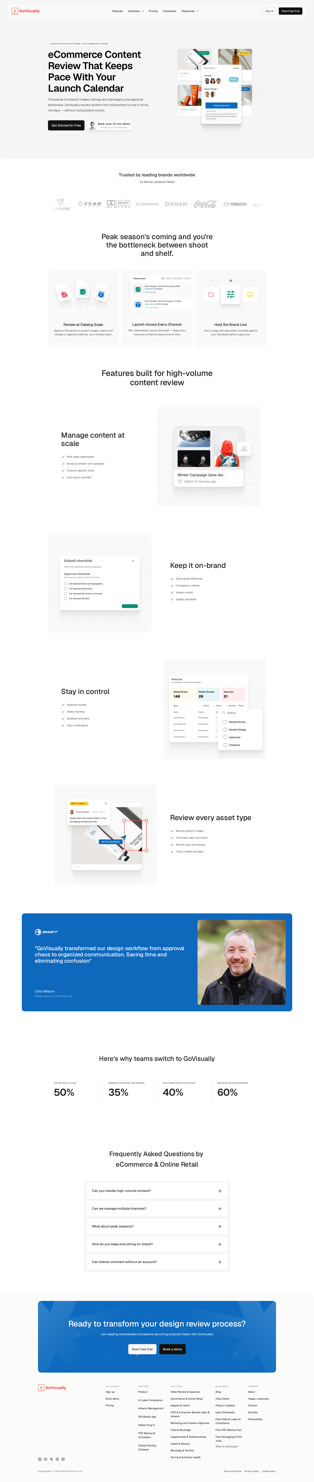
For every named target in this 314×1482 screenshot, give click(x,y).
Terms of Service (232, 1471)
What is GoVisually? (227, 1446)
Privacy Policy (251, 1471)
